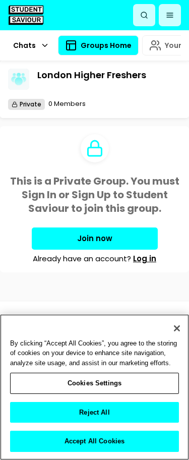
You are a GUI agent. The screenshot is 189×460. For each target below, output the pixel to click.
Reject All (94, 412)
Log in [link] (144, 258)
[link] (26, 15)
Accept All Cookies (94, 441)
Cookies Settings (94, 383)
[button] (170, 15)
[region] (94, 387)
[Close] (177, 328)
